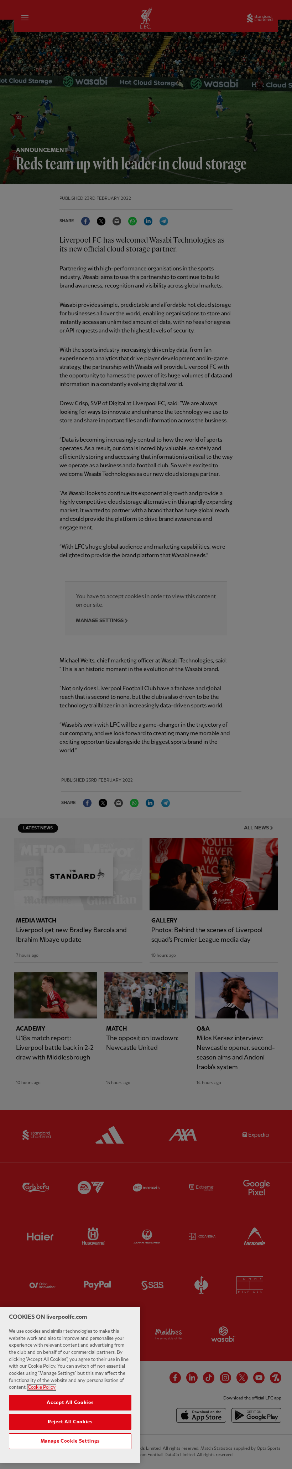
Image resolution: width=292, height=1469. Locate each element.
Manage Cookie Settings (70, 1441)
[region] (70, 1385)
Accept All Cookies (70, 1402)
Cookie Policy (42, 1387)
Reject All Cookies (70, 1421)
